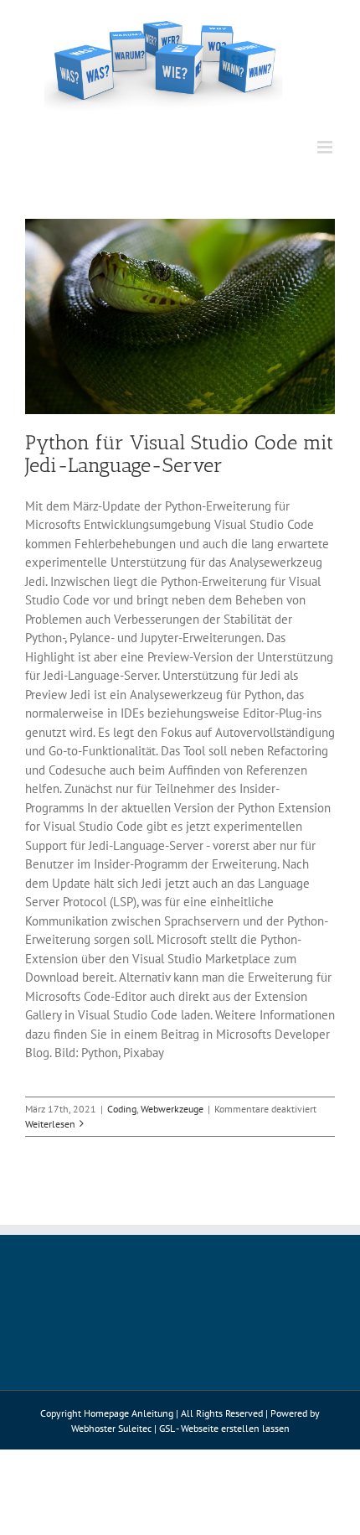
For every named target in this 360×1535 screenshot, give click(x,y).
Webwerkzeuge (172, 1108)
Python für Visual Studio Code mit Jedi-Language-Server (179, 453)
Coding (121, 1108)
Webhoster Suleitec (111, 1428)
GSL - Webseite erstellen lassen (224, 1428)
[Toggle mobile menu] (326, 147)
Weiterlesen (50, 1124)
